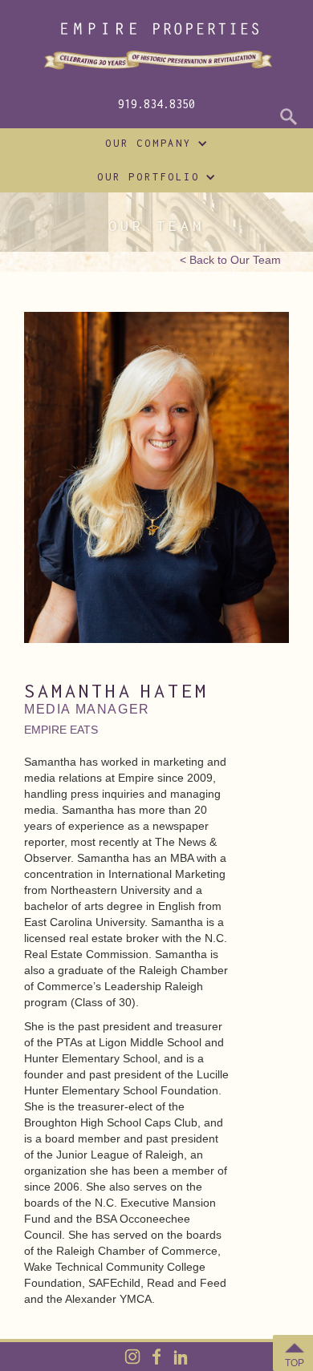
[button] (152, 143)
